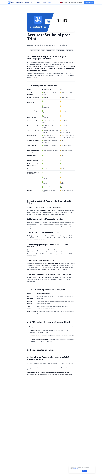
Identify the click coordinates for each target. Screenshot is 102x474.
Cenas (38, 2)
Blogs (49, 2)
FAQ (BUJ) (43, 2)
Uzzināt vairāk (76, 468)
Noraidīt (79, 470)
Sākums (27, 2)
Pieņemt (84, 470)
